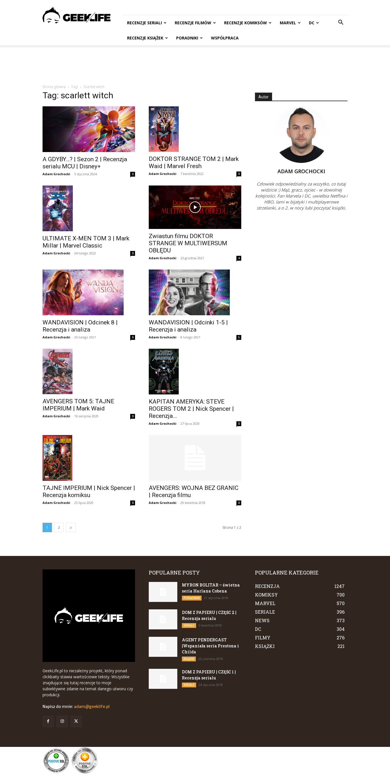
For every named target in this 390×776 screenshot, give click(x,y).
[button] (340, 23)
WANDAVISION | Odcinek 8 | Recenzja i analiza (80, 326)
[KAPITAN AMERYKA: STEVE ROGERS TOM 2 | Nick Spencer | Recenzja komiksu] (195, 371)
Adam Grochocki (56, 174)
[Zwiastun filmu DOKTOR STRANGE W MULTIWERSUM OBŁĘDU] (195, 207)
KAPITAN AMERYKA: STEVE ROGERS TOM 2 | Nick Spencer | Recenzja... (191, 408)
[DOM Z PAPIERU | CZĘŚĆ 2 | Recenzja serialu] (163, 619)
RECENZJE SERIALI (144, 22)
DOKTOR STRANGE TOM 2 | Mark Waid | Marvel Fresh (194, 162)
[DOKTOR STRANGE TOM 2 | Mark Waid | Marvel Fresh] (195, 129)
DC (311, 22)
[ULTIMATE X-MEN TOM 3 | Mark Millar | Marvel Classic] (89, 208)
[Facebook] (48, 721)
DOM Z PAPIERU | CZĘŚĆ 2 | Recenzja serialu (209, 615)
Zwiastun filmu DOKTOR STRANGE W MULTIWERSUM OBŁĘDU (188, 243)
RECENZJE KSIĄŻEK (145, 38)
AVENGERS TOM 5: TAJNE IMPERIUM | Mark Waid (78, 405)
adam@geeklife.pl (92, 706)
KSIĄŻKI (189, 659)
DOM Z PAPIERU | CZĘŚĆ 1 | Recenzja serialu (209, 675)
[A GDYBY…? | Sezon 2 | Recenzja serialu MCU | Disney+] (89, 129)
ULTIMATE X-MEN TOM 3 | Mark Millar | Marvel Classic (86, 242)
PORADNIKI (187, 38)
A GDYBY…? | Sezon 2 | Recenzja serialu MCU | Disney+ (85, 163)
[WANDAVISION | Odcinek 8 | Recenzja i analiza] (89, 292)
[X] (76, 721)
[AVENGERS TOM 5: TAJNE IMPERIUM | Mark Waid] (89, 371)
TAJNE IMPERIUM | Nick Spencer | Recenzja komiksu (89, 491)
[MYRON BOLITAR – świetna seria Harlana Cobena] (163, 592)
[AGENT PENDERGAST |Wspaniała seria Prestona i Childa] (163, 647)
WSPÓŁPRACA (225, 38)
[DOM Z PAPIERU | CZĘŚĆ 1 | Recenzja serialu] (163, 679)
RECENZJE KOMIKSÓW (245, 22)
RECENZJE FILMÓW (193, 22)
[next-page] (71, 527)
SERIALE (189, 625)
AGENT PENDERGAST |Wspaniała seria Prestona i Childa (210, 646)
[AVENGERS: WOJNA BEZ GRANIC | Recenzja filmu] (195, 458)
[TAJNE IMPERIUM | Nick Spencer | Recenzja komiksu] (89, 458)
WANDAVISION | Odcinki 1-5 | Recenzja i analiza (188, 326)
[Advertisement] (195, 65)
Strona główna (54, 86)
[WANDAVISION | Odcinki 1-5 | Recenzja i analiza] (195, 292)
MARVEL (288, 22)
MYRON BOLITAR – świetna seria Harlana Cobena (211, 588)
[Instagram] (62, 721)
